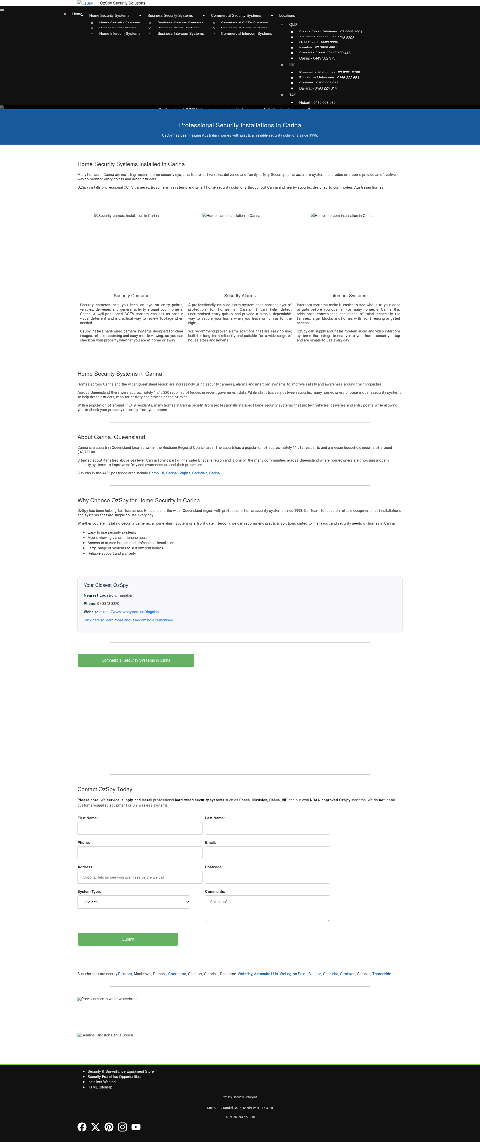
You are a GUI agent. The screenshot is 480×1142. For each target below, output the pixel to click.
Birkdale (314, 974)
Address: (86, 867)
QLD (293, 24)
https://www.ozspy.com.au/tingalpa (129, 612)
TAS (292, 95)
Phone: (84, 842)
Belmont (125, 974)
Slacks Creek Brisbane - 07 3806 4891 (330, 31)
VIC (292, 65)
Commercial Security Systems (236, 15)
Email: (210, 842)
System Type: (89, 891)
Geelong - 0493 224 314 (318, 82)
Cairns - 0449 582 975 (317, 58)
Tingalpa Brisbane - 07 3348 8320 (326, 37)
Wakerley (245, 974)
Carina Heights (178, 473)
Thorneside (381, 974)
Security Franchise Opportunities (114, 1076)
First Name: (88, 818)
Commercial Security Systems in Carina (136, 660)
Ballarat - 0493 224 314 (318, 88)
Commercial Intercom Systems (246, 33)
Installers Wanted (102, 1081)
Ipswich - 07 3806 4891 (318, 47)
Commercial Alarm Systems (244, 28)
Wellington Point (293, 974)
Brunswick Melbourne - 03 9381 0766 (329, 72)
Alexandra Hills (266, 974)
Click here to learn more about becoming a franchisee (129, 620)
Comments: (215, 891)
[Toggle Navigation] (2, 10)
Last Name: (215, 818)
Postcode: (214, 867)
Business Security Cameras (181, 22)
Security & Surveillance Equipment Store (121, 1071)
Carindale (200, 473)
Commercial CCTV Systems (244, 22)
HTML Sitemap (100, 1086)
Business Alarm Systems (178, 28)
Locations (287, 15)
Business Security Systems (170, 15)
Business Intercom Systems (181, 33)
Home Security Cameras (119, 22)
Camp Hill (156, 473)
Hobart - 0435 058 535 (317, 102)
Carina (214, 473)
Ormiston (348, 974)
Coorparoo (177, 974)
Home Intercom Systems (119, 33)
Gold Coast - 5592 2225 (318, 42)
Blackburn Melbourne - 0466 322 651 (329, 77)
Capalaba (330, 974)
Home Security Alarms (117, 28)
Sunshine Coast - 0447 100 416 (324, 52)
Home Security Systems (109, 15)
